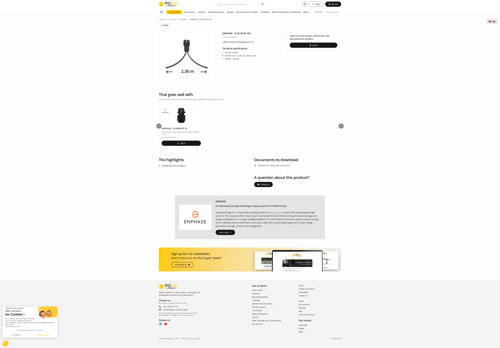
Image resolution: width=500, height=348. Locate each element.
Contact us (303, 295)
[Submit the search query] (262, 4)
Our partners (304, 304)
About (301, 301)
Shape (301, 328)
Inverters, (256, 293)
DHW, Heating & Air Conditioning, (266, 320)
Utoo (301, 332)
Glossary (302, 308)
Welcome (162, 19)
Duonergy (303, 325)
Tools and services (307, 314)
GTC (177, 339)
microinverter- (276, 212)
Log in (301, 285)
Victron (255, 317)
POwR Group (336, 339)
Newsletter (303, 292)
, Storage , (256, 300)
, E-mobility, (257, 310)
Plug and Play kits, (260, 314)
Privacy (183, 339)
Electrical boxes (259, 307)
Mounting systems (260, 297)
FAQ (300, 311)
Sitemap (197, 339)
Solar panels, (257, 290)
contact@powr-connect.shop (175, 309)
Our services (257, 324)
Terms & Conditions (166, 339)
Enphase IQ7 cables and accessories (273, 165)
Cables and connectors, (262, 303)
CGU (190, 339)
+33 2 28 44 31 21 (170, 306)
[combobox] (492, 21)
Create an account (307, 289)
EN (494, 21)
